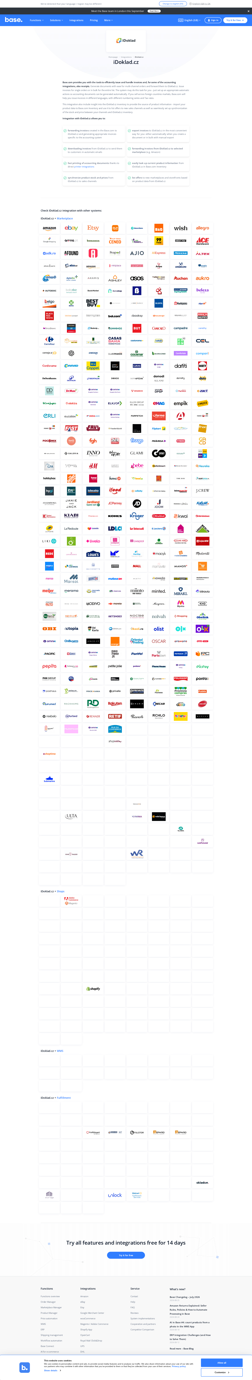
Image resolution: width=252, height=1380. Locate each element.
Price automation (49, 1318)
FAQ (133, 1307)
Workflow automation (51, 1340)
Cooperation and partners (143, 1323)
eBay (82, 1301)
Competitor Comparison (142, 1329)
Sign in (214, 20)
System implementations (143, 1318)
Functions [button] (35, 20)
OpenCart (85, 1335)
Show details (50, 1370)
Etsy (82, 1307)
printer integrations (84, 166)
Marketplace (65, 218)
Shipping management (52, 1335)
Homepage (113, 57)
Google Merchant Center (92, 1312)
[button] (189, 20)
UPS (82, 1346)
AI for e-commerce (50, 1351)
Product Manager (49, 1312)
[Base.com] (13, 20)
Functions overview (50, 1296)
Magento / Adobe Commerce (94, 1323)
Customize (220, 1372)
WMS (60, 1051)
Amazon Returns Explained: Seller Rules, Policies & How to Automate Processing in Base (188, 1309)
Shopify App (86, 1329)
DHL (82, 1351)
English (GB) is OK (201, 3)
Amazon (84, 1296)
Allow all (221, 1363)
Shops (61, 891)
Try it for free (233, 20)
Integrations (76, 20)
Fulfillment (64, 1097)
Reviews (135, 1312)
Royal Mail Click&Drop (91, 1340)
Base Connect (47, 1346)
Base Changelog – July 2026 (185, 1297)
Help (133, 1301)
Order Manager (48, 1301)
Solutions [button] (55, 20)
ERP (42, 1329)
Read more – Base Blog (182, 1348)
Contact (134, 1296)
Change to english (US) (173, 3)
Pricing (94, 20)
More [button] (107, 20)
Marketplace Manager (51, 1307)
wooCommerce (87, 1318)
